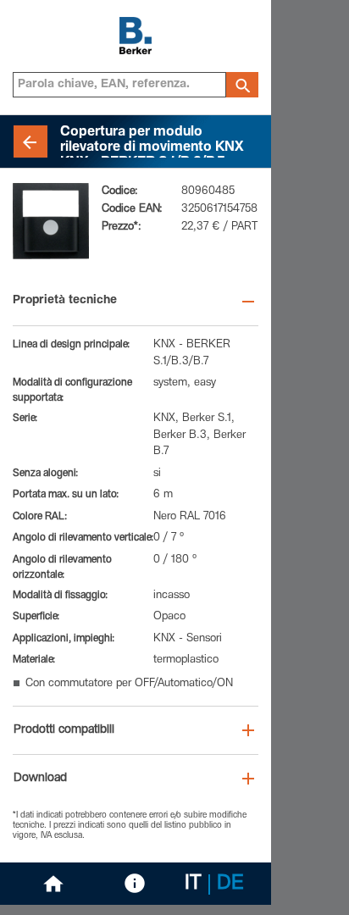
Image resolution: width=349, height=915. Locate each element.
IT (193, 884)
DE (230, 884)
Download (40, 779)
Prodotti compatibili (64, 730)
